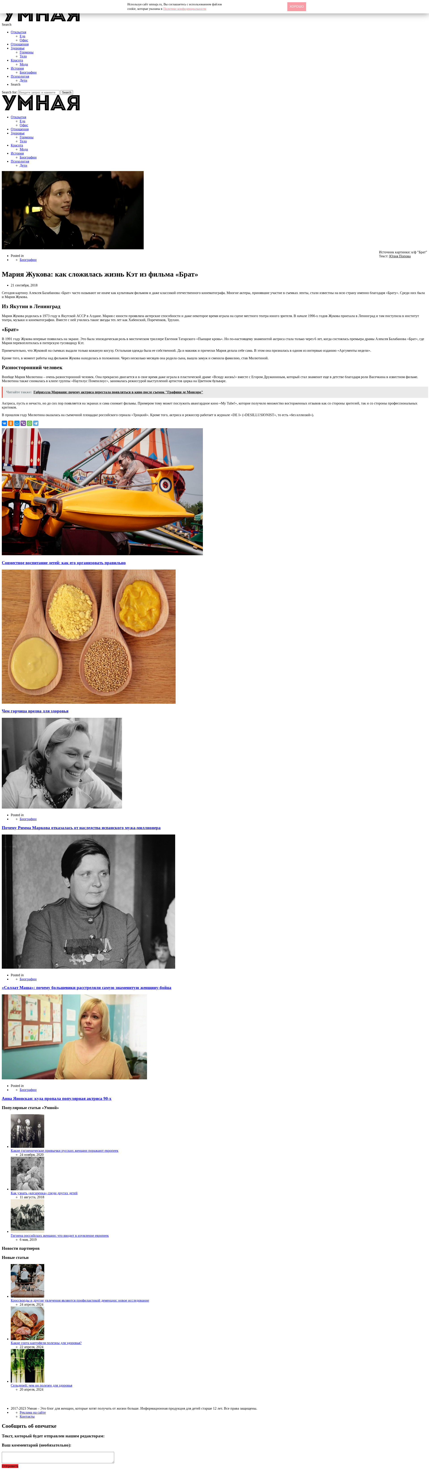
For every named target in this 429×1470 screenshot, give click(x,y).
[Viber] (23, 423)
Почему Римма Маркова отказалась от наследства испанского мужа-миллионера (81, 827)
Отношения (20, 44)
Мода (24, 64)
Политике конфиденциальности (184, 9)
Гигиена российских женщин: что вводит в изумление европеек (60, 1235)
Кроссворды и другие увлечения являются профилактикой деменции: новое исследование (80, 1300)
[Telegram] (35, 423)
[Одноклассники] (10, 423)
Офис (24, 40)
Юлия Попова (400, 256)
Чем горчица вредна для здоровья (35, 711)
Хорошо (297, 6)
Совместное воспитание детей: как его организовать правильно (64, 562)
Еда (22, 36)
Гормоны (27, 52)
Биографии (28, 72)
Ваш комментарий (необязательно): (36, 1445)
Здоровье (18, 48)
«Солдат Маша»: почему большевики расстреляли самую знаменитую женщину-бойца (86, 987)
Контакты (27, 1416)
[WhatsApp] (29, 423)
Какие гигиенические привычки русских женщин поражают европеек (64, 1150)
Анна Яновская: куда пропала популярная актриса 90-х (56, 1098)
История (17, 68)
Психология (20, 76)
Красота (17, 60)
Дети (23, 80)
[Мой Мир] (17, 423)
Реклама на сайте (33, 1412)
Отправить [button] (10, 1466)
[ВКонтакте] (4, 423)
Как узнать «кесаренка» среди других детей (44, 1193)
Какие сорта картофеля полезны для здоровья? (46, 1343)
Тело (23, 56)
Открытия (18, 32)
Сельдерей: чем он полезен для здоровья (41, 1385)
